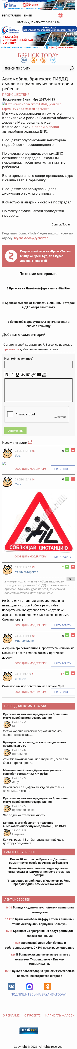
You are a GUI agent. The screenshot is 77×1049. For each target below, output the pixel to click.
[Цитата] (38, 374)
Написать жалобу (59, 1015)
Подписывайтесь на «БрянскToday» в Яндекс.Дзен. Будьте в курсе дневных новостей (45, 256)
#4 (33, 479)
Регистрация (11, 15)
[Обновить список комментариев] (30, 442)
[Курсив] (12, 374)
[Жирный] (6, 374)
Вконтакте (11, 986)
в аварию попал (45, 127)
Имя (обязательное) (18, 358)
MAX (29, 986)
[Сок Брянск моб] (38, 37)
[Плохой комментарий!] (73, 450)
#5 (33, 450)
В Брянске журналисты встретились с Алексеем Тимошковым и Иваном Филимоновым (42, 959)
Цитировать (62, 469)
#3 (33, 567)
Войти (28, 15)
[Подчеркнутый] (17, 374)
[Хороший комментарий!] (67, 450)
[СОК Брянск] (38, 4)
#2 (33, 635)
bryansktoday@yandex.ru (31, 238)
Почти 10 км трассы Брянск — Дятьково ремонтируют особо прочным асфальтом (38, 861)
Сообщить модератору (31, 468)
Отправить (15, 430)
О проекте (32, 1015)
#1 (33, 674)
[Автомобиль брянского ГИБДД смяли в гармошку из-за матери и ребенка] (38, 106)
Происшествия (16, 95)
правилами (11, 349)
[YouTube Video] (44, 374)
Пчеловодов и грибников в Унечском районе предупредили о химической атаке (38, 882)
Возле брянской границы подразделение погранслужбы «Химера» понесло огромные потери (39, 872)
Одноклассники (47, 986)
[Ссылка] (33, 374)
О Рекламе (11, 1015)
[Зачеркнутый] (22, 374)
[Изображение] (28, 374)
